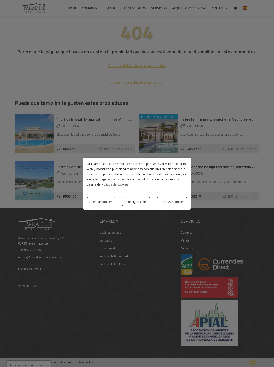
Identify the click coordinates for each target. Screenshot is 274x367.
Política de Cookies (114, 184)
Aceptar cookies (101, 201)
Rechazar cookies (172, 201)
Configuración (136, 201)
